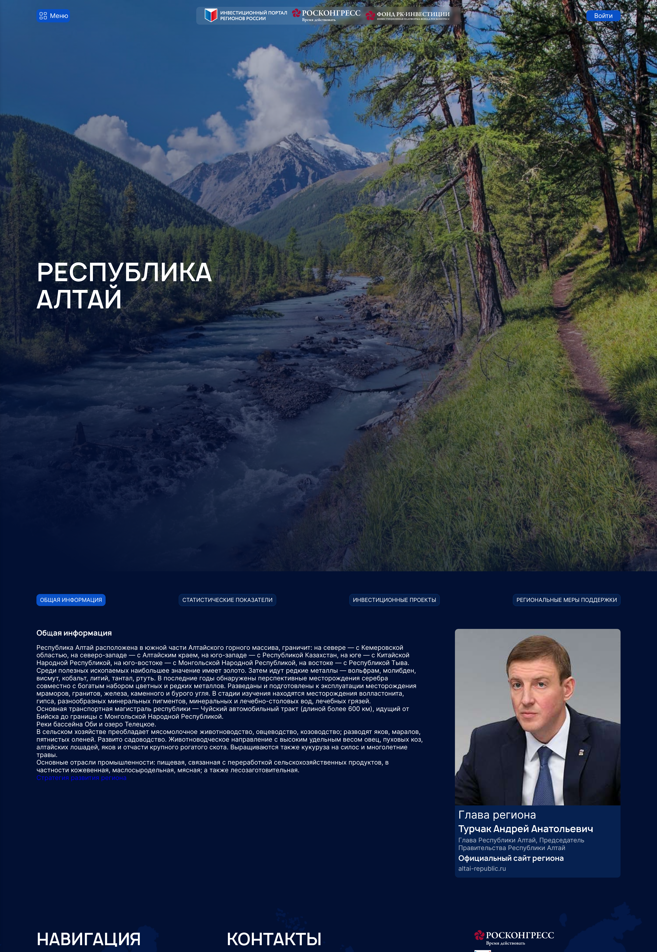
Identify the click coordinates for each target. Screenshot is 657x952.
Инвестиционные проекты (394, 600)
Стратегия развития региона (81, 777)
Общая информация (71, 600)
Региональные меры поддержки (567, 600)
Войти (603, 15)
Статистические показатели (227, 600)
